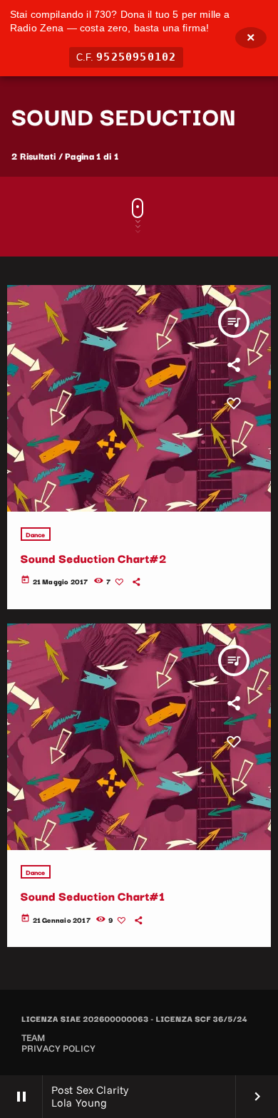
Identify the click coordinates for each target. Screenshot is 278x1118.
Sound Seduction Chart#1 (93, 895)
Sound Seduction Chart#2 (94, 558)
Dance (36, 534)
